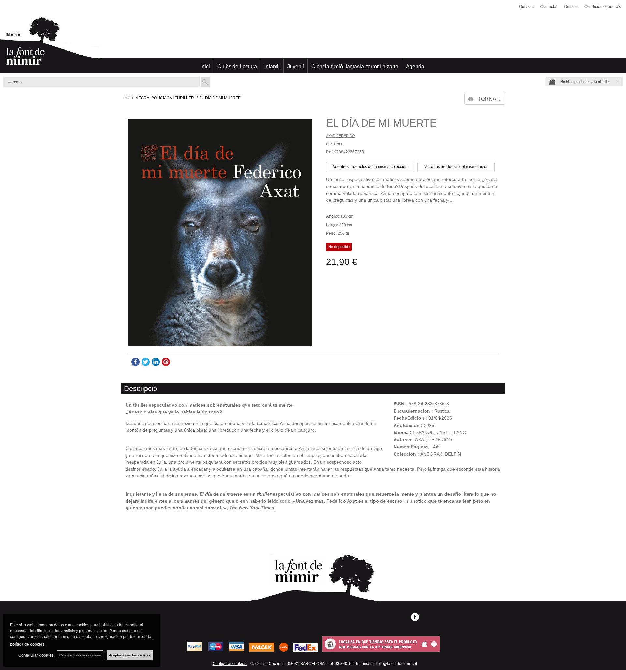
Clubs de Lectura (237, 66)
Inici (205, 66)
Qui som (526, 6)
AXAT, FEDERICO (340, 136)
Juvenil (295, 66)
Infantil (272, 66)
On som (571, 6)
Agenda (415, 66)
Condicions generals (602, 6)
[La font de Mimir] (313, 44)
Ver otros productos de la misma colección (370, 166)
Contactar (549, 6)
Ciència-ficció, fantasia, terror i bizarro (354, 66)
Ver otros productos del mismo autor (456, 166)
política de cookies (27, 644)
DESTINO (334, 144)
